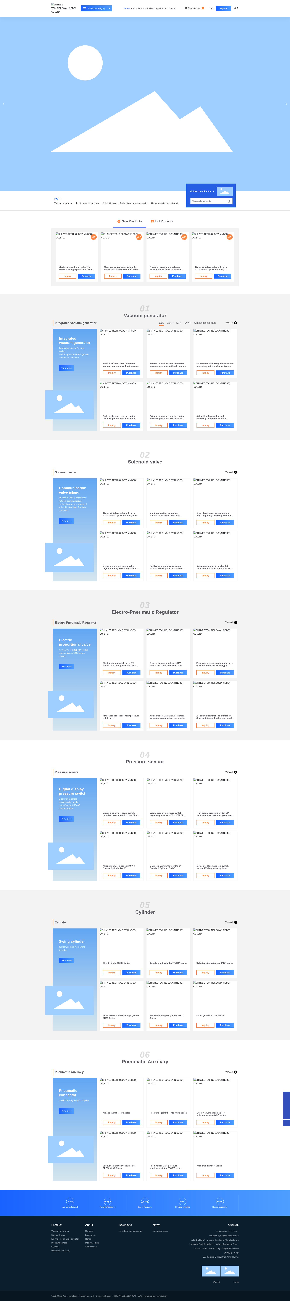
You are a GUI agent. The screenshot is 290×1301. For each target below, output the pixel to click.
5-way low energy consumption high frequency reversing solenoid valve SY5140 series (121, 568)
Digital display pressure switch (133, 203)
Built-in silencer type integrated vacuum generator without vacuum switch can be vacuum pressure (121, 366)
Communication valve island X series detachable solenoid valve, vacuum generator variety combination (214, 569)
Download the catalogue (130, 1231)
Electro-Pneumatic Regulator (65, 1239)
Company (89, 1231)
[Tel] (286, 1108)
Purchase (87, 276)
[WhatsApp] (286, 1095)
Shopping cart (195, 8)
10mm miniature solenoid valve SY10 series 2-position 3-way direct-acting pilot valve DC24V (121, 515)
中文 (236, 8)
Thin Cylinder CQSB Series (116, 963)
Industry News (92, 1243)
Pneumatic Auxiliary (60, 1250)
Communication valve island (164, 203)
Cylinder (55, 1246)
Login (212, 8)
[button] (286, 104)
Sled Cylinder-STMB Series (210, 1015)
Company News (160, 1231)
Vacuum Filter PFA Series (209, 1166)
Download (143, 8)
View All (229, 322)
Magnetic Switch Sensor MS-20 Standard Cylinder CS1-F (166, 867)
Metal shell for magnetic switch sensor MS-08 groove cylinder (213, 867)
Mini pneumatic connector (116, 1113)
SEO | (141, 1296)
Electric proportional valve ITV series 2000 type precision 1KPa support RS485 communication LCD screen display (168, 667)
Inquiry (67, 276)
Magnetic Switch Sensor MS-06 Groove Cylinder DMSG (119, 867)
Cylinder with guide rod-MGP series (214, 963)
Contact (172, 8)
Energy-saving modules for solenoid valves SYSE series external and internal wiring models (215, 1115)
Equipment (90, 1235)
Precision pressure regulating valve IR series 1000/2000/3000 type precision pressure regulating (167, 269)
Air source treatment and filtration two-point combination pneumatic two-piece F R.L (167, 718)
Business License (104, 1296)
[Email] (286, 1101)
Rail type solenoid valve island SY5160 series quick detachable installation (166, 568)
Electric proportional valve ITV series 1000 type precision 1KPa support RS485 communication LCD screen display (121, 667)
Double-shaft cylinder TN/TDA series (168, 963)
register (223, 8)
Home (127, 8)
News (152, 8)
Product (56, 1225)
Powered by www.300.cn (155, 1296)
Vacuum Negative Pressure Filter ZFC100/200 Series (119, 1167)
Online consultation (200, 191)
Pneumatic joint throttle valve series (168, 1113)
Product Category (96, 8)
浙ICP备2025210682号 (125, 1296)
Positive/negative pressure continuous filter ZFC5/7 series (166, 1167)
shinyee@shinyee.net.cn (227, 1235)
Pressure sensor (59, 1243)
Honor (88, 1239)
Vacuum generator (63, 203)
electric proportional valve (87, 203)
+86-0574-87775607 (229, 1231)
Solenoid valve (109, 203)
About (134, 8)
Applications (162, 8)
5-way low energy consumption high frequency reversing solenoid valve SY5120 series (214, 515)
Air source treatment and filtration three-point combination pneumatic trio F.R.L (214, 718)
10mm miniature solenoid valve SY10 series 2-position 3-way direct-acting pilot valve (211, 269)
